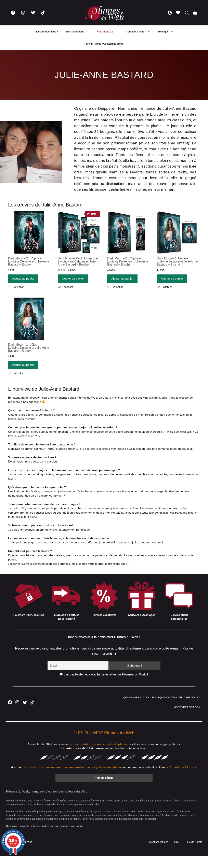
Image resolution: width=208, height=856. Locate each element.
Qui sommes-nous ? (46, 31)
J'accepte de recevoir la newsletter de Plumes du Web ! (105, 674)
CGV (177, 842)
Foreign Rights (194, 842)
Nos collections (75, 31)
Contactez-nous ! (136, 31)
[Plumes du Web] (104, 12)
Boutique (163, 31)
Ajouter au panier (23, 278)
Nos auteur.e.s (105, 31)
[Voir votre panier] (195, 12)
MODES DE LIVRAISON (187, 707)
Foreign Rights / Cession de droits (104, 43)
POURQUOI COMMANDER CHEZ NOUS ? (176, 697)
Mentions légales (158, 842)
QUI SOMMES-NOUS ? (136, 697)
